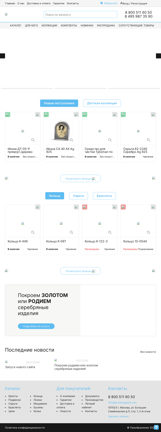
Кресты (13, 396)
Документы (92, 396)
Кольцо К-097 (56, 241)
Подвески (14, 399)
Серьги (12, 403)
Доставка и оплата (38, 3)
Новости (65, 411)
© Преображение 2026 (141, 427)
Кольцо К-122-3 (96, 241)
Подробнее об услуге (36, 326)
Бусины (38, 407)
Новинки (87, 25)
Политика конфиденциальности (25, 427)
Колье (37, 411)
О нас (20, 3)
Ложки (38, 399)
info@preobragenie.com (122, 402)
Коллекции (49, 25)
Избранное (110, 3)
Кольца (38, 396)
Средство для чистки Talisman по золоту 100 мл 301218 (99, 150)
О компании (67, 396)
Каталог (15, 25)
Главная (10, 3)
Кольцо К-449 (18, 241)
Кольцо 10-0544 (135, 241)
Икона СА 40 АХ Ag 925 (60, 150)
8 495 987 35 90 (139, 16)
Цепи (11, 411)
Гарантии (58, 3)
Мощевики (40, 403)
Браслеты (14, 407)
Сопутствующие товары (136, 25)
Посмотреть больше (79, 178)
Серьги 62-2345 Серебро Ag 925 (135, 150)
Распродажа (106, 25)
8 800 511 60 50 (138, 12)
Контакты (73, 3)
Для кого (31, 25)
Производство (94, 399)
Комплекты (69, 25)
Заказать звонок (118, 416)
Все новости (148, 351)
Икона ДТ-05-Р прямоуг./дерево (20, 150)
